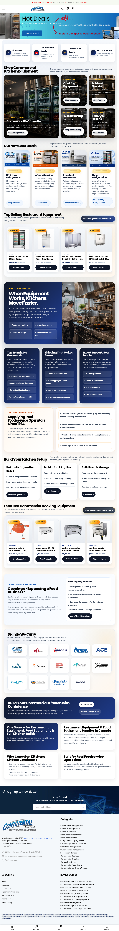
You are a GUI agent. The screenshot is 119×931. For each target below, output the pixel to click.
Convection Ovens (68, 862)
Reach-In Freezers (68, 831)
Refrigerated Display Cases (72, 841)
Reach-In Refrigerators (70, 828)
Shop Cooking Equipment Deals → (99, 510)
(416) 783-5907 (11, 860)
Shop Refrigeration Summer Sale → (98, 219)
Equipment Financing (10, 892)
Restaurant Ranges (68, 853)
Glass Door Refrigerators (71, 834)
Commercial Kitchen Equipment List (75, 908)
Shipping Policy (8, 895)
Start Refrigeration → (17, 495)
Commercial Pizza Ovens (71, 865)
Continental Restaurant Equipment (37, 838)
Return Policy (7, 902)
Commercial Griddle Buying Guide (74, 899)
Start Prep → (88, 494)
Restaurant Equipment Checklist (74, 905)
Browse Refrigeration (90, 711)
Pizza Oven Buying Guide (70, 902)
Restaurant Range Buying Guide (74, 893)
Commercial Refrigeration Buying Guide (77, 884)
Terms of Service (9, 899)
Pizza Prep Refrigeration (70, 847)
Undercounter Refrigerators (72, 850)
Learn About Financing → (80, 616)
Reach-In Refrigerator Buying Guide (75, 887)
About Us (5, 885)
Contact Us (6, 888)
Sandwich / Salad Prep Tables (73, 844)
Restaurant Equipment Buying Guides (76, 881)
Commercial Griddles (69, 859)
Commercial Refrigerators (71, 825)
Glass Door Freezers (69, 837)
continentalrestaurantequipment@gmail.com (23, 856)
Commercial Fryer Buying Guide (73, 896)
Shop (4, 881)
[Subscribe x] (83, 807)
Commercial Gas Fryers (70, 856)
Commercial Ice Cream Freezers (74, 868)
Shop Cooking (86, 704)
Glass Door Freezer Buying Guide (74, 890)
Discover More (11, 33)
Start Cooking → (52, 491)
